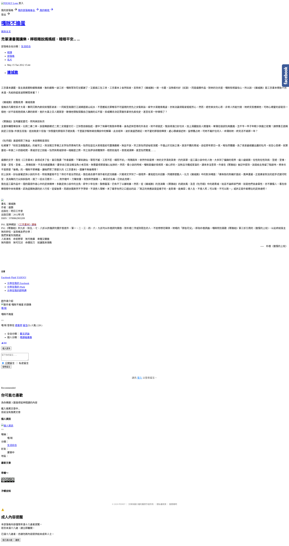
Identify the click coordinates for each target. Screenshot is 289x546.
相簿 (9, 52)
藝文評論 (25, 333)
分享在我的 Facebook (18, 283)
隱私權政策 (161, 504)
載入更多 (6, 348)
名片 (9, 59)
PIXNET (122, 504)
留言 (25, 325)
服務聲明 (173, 504)
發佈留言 (6, 367)
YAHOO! (21, 277)
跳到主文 (6, 31)
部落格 (10, 56)
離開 (17, 540)
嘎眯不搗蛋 (13, 23)
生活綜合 (26, 46)
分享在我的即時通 (16, 290)
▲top (4, 342)
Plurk (13, 277)
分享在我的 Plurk (16, 287)
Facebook (6, 277)
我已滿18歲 (7, 540)
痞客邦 (18, 325)
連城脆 (12, 72)
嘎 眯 (4, 308)
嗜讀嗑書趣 (26, 337)
